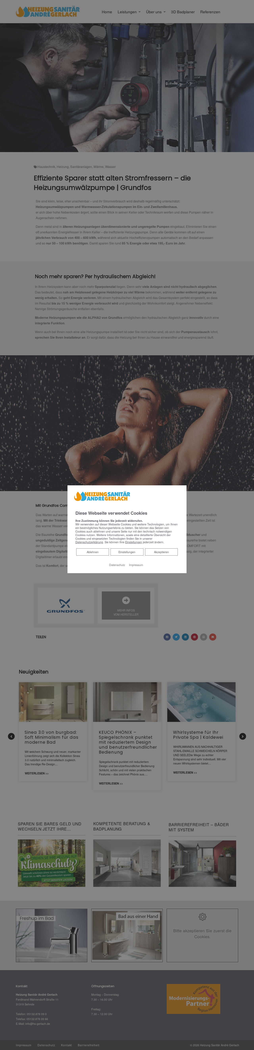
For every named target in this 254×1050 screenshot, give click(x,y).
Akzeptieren (161, 552)
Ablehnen (93, 552)
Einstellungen (126, 552)
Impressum (136, 565)
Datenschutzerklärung (89, 542)
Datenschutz (117, 565)
